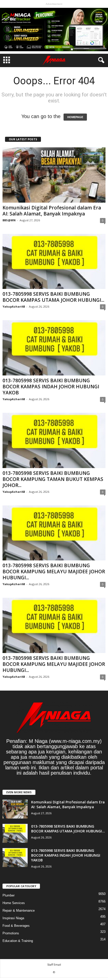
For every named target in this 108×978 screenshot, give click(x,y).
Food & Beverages (16, 926)
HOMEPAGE (75, 117)
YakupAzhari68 (14, 306)
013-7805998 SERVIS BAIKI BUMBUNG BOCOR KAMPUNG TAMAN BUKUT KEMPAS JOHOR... (53, 479)
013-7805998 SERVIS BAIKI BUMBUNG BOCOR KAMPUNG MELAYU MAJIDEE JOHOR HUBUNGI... (54, 571)
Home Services (14, 903)
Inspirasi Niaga (13, 918)
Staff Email (54, 964)
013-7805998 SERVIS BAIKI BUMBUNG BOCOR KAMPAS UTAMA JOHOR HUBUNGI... (53, 297)
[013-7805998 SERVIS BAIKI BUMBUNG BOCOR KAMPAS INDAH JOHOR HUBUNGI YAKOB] (54, 347)
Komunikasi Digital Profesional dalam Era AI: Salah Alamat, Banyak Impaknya (52, 210)
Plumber (9, 895)
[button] (100, 60)
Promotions (11, 933)
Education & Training (18, 941)
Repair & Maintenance (19, 910)
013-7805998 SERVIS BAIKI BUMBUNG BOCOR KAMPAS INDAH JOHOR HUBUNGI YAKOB (51, 386)
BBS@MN (9, 220)
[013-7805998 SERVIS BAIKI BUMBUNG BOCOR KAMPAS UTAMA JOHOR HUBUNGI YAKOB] (54, 261)
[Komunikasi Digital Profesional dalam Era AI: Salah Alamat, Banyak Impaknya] (54, 175)
